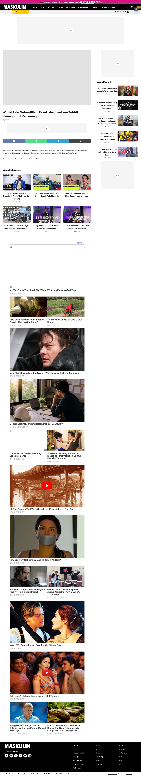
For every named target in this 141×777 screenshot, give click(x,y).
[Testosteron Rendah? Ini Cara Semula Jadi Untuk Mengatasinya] (128, 120)
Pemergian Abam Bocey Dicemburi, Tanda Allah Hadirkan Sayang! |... (16, 196)
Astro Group (129, 774)
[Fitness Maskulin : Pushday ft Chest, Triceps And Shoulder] (128, 136)
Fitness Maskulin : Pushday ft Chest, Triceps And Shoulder (107, 136)
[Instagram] (118, 12)
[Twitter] (120, 12)
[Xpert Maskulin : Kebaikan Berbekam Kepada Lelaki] (47, 214)
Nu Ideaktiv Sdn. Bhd (112, 774)
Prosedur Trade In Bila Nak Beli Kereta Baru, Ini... (107, 152)
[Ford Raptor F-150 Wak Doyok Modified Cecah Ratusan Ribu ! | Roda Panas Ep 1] (17, 214)
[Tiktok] (123, 12)
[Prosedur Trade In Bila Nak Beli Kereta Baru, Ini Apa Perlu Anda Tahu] (128, 152)
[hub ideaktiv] (132, 6)
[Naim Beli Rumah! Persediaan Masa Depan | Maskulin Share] (77, 182)
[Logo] (15, 7)
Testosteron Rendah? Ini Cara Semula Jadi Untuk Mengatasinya (107, 121)
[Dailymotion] (128, 12)
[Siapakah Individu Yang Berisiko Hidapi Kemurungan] (128, 105)
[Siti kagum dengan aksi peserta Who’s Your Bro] (128, 91)
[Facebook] (115, 12)
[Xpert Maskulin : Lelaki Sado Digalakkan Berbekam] (77, 214)
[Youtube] (125, 12)
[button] (125, 7)
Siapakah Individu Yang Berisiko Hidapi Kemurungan (107, 105)
